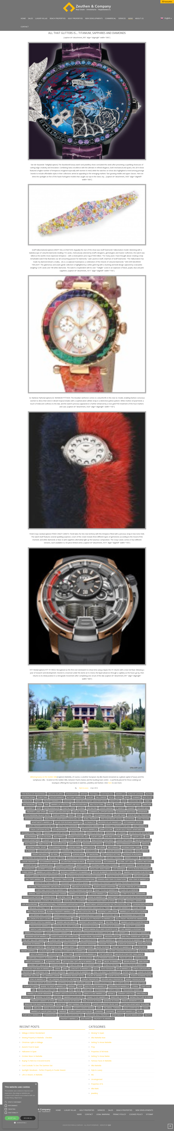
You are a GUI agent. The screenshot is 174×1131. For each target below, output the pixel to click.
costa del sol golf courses (66, 926)
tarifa (57, 968)
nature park (119, 815)
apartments (117, 1015)
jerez (65, 968)
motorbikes (113, 847)
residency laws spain (107, 911)
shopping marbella (126, 1011)
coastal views (68, 808)
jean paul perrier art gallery (135, 936)
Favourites (168, 1)
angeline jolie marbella (112, 926)
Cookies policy (136, 1114)
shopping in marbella (119, 986)
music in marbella (112, 961)
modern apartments (92, 844)
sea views (101, 847)
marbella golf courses (65, 915)
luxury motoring (124, 840)
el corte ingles (122, 983)
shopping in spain (66, 983)
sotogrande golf (102, 815)
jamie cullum (106, 829)
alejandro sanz (53, 961)
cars (99, 1008)
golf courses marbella (91, 826)
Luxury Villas (41, 18)
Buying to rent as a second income (36, 1061)
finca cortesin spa (141, 968)
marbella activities (32, 897)
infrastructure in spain (141, 997)
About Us (139, 18)
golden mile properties (112, 979)
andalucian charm (64, 869)
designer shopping (33, 819)
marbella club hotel (74, 997)
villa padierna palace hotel (37, 815)
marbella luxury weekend (39, 993)
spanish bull (49, 897)
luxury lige (137, 836)
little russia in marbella (139, 869)
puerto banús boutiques (80, 1011)
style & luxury (83, 788)
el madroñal (93, 854)
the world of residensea (33, 794)
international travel (31, 833)
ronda (28, 1008)
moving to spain (43, 997)
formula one (67, 840)
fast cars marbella (121, 908)
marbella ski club (77, 894)
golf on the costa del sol (71, 1015)
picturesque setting (111, 854)
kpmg (71, 990)
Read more (18, 1098)
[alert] (20, 1105)
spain (79, 815)
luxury (90, 797)
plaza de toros (31, 986)
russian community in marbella (75, 872)
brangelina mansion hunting (67, 929)
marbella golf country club (134, 922)
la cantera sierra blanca (72, 861)
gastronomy (29, 804)
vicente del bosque (96, 951)
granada (110, 833)
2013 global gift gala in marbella (78, 961)
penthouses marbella (40, 926)
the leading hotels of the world (63, 979)
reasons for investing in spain (39, 1004)
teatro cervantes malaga (80, 890)
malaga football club (39, 908)
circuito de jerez (55, 794)
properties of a (97, 1084)
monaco (111, 993)
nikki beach (141, 993)
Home (23, 18)
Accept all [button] (12, 1118)
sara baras (144, 961)
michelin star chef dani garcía (129, 954)
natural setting (56, 858)
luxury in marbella (96, 976)
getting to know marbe (100, 1056)
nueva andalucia (52, 808)
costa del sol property (139, 815)
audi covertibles (132, 1008)
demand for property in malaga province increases (115, 883)
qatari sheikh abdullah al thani (95, 908)
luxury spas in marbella (79, 972)
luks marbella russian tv (132, 929)
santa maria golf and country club (100, 929)
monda (126, 836)
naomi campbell (28, 951)
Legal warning (103, 1114)
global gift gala (126, 861)
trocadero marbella (132, 990)
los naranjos (119, 869)
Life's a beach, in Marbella (32, 1075)
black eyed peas (146, 951)
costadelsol (107, 794)
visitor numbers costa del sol (107, 872)
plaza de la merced (129, 890)
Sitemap (149, 1114)
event (71, 815)
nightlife (114, 801)
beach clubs (91, 851)
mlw (78, 990)
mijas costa (88, 847)
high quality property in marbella (97, 918)
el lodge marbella (97, 894)
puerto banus (59, 815)
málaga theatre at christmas (132, 886)
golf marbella (140, 826)
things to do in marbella (133, 965)
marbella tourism (62, 918)
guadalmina (78, 854)
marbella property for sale (118, 826)
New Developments (94, 18)
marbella (120, 794)
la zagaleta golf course (39, 918)
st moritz (120, 808)
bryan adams (130, 961)
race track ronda (35, 911)
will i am (68, 954)
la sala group (45, 951)
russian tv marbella (140, 933)
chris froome (143, 819)
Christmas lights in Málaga (32, 1042)
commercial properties (72, 851)
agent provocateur (135, 979)
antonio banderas (87, 944)
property (119, 804)
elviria (81, 808)
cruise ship (61, 1004)
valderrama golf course (132, 915)
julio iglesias (45, 836)
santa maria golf (134, 1015)
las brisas (121, 833)
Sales (30, 18)
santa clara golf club (40, 929)
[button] (20, 1122)
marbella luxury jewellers (43, 1011)
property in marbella (104, 1018)
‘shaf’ (75, 918)
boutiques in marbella (95, 986)
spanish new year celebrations (111, 879)
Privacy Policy (119, 1114)
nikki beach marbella (68, 958)
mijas (145, 847)
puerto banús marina (84, 1008)
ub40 (99, 961)
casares (130, 808)
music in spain (102, 947)
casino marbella (106, 940)
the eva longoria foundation (122, 951)
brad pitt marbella (135, 926)
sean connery (70, 944)
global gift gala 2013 (38, 965)
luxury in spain (144, 972)
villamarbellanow (51, 976)
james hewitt (70, 947)
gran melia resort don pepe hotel (91, 801)
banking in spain (111, 1001)
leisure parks (74, 847)
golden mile (143, 808)
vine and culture (112, 836)
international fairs (131, 847)
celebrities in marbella (85, 954)
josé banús (86, 1018)
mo (92, 1075)
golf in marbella (38, 954)
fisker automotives (47, 990)
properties (28, 972)
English (167, 18)
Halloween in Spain (29, 1051)
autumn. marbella (75, 797)
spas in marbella (37, 979)
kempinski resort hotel (73, 976)
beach (109, 804)
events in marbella (34, 961)
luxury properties (90, 979)
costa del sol (135, 801)
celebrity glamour (65, 865)
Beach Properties (58, 18)
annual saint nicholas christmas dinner (47, 894)
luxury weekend (58, 972)
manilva (145, 844)
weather (147, 804)
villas (140, 1011)
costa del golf (111, 915)
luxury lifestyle (50, 840)
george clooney (86, 947)
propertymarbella (52, 801)
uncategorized (96, 1079)
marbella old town (103, 983)
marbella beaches (94, 833)
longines (99, 1011)
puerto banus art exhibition (64, 936)
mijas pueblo (44, 844)
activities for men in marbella (38, 968)
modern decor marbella (37, 936)
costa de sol (55, 954)
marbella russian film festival (138, 872)
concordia (114, 894)
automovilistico (88, 940)
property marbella (69, 1018)
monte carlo (82, 865)
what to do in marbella (106, 890)
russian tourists (107, 944)
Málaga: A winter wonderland (33, 1033)
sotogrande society (133, 822)
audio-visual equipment (91, 936)
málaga (37, 1008)
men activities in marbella (119, 876)
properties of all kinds (99, 1051)
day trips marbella (34, 879)
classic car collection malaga (64, 940)
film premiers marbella (106, 958)
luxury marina (106, 808)
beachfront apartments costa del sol (63, 819)
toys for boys (107, 968)
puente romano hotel (141, 976)
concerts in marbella (80, 968)
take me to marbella (121, 947)
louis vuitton (138, 983)
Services (122, 18)
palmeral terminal (112, 1008)
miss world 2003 (53, 947)
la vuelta (109, 844)
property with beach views (91, 922)
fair (46, 804)
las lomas (145, 858)
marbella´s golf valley (47, 872)
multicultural (97, 804)
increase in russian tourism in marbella (85, 876)
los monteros (59, 829)
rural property (91, 819)
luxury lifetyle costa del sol (67, 993)
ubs (33, 990)
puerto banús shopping (105, 886)
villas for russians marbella (68, 822)
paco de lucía (126, 958)
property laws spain (36, 812)
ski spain (57, 997)
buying (149, 794)
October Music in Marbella (32, 1056)
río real (54, 854)
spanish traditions (63, 879)
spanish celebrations (85, 879)
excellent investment (100, 869)
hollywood (30, 844)
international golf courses (104, 865)
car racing (92, 808)
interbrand (100, 990)
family (148, 801)
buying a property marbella (60, 911)
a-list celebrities (36, 947)
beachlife (27, 801)
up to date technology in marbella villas (92, 933)
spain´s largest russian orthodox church (45, 876)
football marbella (135, 901)
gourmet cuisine (45, 869)
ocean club (27, 997)
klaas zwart (139, 908)
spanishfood (72, 794)
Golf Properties (75, 18)
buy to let (147, 797)
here (110, 783)
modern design (94, 861)
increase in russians (132, 854)
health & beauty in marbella (106, 972)
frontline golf (133, 804)
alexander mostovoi (125, 812)
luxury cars (96, 836)
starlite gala (75, 965)
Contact (25, 27)
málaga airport (141, 876)
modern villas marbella (109, 822)
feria (40, 804)
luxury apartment (31, 840)
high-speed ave (59, 844)
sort (39, 808)
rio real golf (112, 922)
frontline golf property (97, 1015)
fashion (62, 990)
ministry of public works (46, 883)
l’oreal (135, 986)
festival (88, 815)
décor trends (79, 812)
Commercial (110, 18)
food (124, 801)
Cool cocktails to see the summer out (37, 1065)
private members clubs (132, 1001)
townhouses (50, 1015)
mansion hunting (90, 926)
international (28, 797)
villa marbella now (98, 1037)
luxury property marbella (57, 933)
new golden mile (79, 804)
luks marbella (121, 933)
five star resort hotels (112, 819)
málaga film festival (81, 886)
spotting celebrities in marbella (69, 951)
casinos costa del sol (78, 836)
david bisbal (140, 958)
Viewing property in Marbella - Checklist (37, 1037)
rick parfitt (59, 836)
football (94, 794)
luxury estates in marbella (130, 940)
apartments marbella (42, 822)
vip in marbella (123, 968)
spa (147, 836)
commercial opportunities (101, 812)
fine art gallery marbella (35, 940)
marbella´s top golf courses (133, 911)
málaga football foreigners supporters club (61, 904)
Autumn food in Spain (30, 1047)
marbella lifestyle (60, 804)
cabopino (128, 851)
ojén (102, 851)
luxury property (29, 861)
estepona (129, 819)
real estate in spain (92, 1001)
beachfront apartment (103, 840)
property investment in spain (101, 901)
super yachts (129, 972)
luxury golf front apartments (129, 829)
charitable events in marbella (42, 958)
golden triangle (114, 858)
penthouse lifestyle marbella (40, 922)
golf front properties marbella (131, 918)
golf (96, 968)
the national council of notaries (45, 901)
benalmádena (142, 851)
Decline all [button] (28, 1118)
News (130, 18)
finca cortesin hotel (40, 829)
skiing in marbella (96, 897)
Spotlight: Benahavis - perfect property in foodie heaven (44, 1070)
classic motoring (144, 861)
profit (38, 801)
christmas (42, 797)
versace (71, 986)
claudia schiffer (53, 944)
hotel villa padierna (67, 826)
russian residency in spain (65, 908)
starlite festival (111, 965)
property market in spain (43, 1001)
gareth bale (74, 844)
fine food (145, 986)
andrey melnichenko (66, 922)
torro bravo (28, 872)
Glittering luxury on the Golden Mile (43, 777)
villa (111, 797)
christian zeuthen (31, 976)
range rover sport (52, 1008)
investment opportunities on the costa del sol (108, 904)
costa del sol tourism (74, 901)
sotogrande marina (49, 861)
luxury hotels (82, 840)
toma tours (79, 897)
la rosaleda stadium (142, 904)
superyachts (29, 869)
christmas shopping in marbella (51, 890)
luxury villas (31, 865)
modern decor (112, 936)
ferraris (67, 1008)
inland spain (81, 869)
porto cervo (114, 990)
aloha (49, 879)
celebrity (29, 808)
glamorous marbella (77, 858)
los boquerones (29, 904)
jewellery (87, 990)
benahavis (142, 812)
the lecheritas (105, 954)
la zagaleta (90, 822)
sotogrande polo (57, 847)
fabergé (62, 1011)
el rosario (30, 851)
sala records (140, 947)
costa (119, 797)
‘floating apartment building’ (135, 1004)
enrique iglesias (58, 965)
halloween (101, 797)
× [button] (36, 1084)
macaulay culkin (143, 840)
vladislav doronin (126, 944)
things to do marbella (97, 997)
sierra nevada (77, 833)
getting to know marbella (101, 1042)
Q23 (109, 1125)
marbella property (33, 933)
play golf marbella (32, 1015)
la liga (120, 901)
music (127, 797)
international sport (36, 847)
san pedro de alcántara (35, 858)
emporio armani (83, 983)
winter (83, 794)
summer (136, 797)
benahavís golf (46, 865)
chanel (145, 1008)
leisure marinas (114, 851)
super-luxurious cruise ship (105, 1004)
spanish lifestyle (126, 993)
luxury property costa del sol (41, 826)
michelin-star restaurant (141, 833)
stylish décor (143, 865)
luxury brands (127, 865)
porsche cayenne (135, 794)
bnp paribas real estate (79, 1004)
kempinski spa (41, 972)
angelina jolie (144, 944)
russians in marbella (33, 944)
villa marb (95, 1088)
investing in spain (119, 997)
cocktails (68, 801)
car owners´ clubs (92, 965)
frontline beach (40, 854)
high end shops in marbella (42, 983)
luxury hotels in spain (117, 976)
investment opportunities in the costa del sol (129, 897)
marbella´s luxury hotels (56, 833)
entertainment (57, 797)
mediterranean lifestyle (127, 844)
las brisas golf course (40, 915)
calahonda (74, 829)
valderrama (30, 836)
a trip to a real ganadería (133, 894)
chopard (110, 1011)
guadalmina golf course (89, 915)
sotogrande (109, 861)
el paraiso (65, 854)
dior (80, 986)
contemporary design (48, 851)
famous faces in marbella (101, 1061)
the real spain (64, 897)
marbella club (131, 858)
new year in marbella (139, 879)
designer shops (96, 858)
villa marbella (96, 1065)
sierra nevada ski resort (68, 1001)
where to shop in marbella (53, 986)
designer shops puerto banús (75, 883)
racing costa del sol (85, 911)
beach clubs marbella (94, 993)
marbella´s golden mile (59, 812)
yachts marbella (89, 829)
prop (93, 1047)
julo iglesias (86, 958)
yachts (148, 1015)
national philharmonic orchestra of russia (48, 886)
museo (148, 940)
